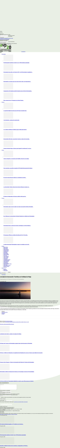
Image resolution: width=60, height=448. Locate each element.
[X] (4, 317)
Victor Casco (5, 264)
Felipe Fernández (6, 254)
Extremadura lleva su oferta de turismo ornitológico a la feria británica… (17, 225)
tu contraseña (10, 36)
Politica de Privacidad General (4, 39)
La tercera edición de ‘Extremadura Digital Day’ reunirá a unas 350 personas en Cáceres (16, 381)
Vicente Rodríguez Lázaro (7, 263)
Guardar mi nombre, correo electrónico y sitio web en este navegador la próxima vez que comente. (16, 397)
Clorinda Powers (6, 250)
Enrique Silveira (6, 253)
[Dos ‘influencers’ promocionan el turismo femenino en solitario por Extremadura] (8, 214)
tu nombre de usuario (11, 35)
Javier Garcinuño (6, 256)
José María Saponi (6, 260)
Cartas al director (6, 249)
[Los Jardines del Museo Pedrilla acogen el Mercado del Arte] (8, 127)
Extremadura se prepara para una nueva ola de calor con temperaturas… (17, 81)
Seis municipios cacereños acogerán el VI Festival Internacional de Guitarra (18, 168)
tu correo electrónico (11, 41)
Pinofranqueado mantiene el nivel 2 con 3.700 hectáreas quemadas (16, 62)
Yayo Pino (5, 267)
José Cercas (5, 258)
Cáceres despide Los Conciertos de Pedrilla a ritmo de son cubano (16, 158)
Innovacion (3, 313)
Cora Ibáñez (5, 252)
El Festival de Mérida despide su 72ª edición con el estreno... (11, 424)
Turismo (3, 198)
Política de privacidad (7, 414)
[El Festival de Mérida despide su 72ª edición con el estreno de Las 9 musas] (7, 422)
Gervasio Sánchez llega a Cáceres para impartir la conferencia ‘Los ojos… (17, 148)
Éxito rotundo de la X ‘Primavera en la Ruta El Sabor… (14, 100)
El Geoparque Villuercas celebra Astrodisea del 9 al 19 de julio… (16, 235)
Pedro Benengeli (6, 261)
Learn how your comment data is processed (21, 401)
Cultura (3, 150)
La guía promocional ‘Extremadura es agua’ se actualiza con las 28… (16, 244)
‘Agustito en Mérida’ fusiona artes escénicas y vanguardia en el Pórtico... (14, 445)
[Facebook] (1, 317)
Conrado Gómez (6, 251)
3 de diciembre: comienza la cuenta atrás (11, 120)
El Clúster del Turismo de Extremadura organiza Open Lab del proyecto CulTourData (16, 343)
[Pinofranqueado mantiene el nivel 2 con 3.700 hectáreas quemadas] (7, 433)
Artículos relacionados (4, 324)
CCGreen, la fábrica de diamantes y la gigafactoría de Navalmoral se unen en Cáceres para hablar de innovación (21, 352)
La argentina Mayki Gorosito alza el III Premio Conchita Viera (15, 110)
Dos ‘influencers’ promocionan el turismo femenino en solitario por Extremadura (19, 216)
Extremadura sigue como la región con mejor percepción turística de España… (18, 206)
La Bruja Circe (6, 262)
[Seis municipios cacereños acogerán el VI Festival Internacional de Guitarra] (8, 166)
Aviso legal (1, 414)
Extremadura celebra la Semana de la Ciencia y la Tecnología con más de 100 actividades (17, 371)
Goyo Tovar (5, 255)
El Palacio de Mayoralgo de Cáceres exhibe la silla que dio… (15, 196)
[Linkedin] (10, 317)
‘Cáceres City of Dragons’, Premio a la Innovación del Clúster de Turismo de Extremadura (17, 362)
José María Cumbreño (7, 259)
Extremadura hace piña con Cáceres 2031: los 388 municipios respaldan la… (18, 72)
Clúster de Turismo (5, 312)
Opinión (3, 246)
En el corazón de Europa (8, 321)
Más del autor (11, 324)
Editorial (5, 268)
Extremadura (4, 54)
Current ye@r (2, 400)
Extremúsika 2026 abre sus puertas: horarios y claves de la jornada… (17, 139)
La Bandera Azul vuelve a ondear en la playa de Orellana (10, 333)
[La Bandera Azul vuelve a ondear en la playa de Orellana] (5, 332)
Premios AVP (6, 270)
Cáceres (3, 102)
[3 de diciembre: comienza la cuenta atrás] (8, 118)
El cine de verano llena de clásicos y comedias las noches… (15, 177)
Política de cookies (14, 414)
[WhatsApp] (14, 317)
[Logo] (0, 52)
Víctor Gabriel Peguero (7, 265)
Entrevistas (5, 269)
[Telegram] (17, 317)
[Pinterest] (7, 317)
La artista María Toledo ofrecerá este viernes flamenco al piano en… (16, 187)
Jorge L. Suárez (6, 257)
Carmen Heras (6, 248)
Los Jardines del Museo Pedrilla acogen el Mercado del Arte (15, 129)
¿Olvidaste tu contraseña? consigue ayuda (6, 38)
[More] (20, 317)
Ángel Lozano (6, 247)
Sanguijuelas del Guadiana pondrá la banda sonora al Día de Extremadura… (18, 91)
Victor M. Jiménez (6, 266)
